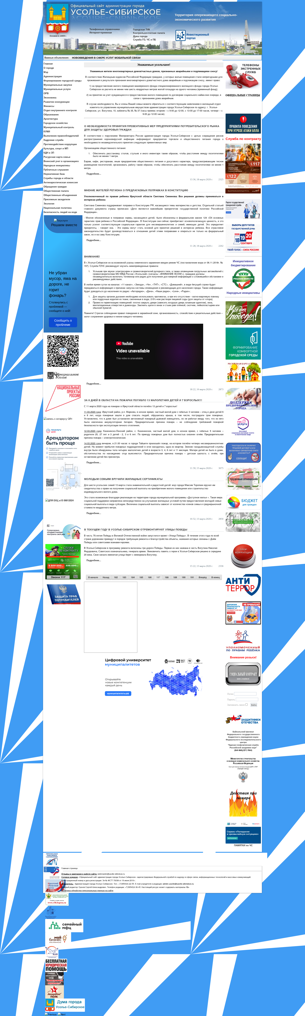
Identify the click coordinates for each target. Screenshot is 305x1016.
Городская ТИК (141, 29)
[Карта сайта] (253, 58)
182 (116, 577)
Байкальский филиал (243, 731)
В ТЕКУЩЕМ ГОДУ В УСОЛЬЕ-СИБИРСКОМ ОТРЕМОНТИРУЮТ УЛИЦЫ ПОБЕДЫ (135, 529)
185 (141, 577)
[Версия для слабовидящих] (257, 58)
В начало (93, 577)
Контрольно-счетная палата (149, 32)
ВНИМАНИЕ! (92, 256)
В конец (215, 577)
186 (150, 577)
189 (175, 577)
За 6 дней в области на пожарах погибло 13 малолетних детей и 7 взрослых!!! (143, 400)
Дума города (140, 36)
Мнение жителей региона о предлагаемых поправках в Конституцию (136, 190)
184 (133, 577)
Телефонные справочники (104, 29)
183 (124, 577)
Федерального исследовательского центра (243, 741)
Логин (230, 693)
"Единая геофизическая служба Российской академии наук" (243, 746)
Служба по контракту (243, 138)
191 (192, 577)
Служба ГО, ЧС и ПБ (144, 39)
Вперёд (203, 577)
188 (167, 577)
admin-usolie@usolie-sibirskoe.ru (178, 883)
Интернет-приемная (100, 32)
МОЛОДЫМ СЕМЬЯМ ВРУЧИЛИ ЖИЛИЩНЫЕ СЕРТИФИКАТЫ (123, 479)
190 (184, 577)
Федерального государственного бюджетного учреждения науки (243, 735)
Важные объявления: (56, 57)
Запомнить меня (236, 704)
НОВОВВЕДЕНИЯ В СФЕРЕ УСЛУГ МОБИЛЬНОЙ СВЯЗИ (106, 57)
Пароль (231, 699)
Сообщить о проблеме (63, 322)
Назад (106, 577)
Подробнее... (93, 173)
